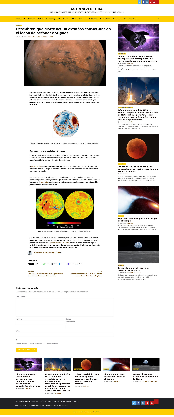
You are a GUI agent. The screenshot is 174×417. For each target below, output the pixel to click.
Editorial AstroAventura (134, 272)
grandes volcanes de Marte (59, 243)
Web (17, 331)
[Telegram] (154, 2)
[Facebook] (143, 2)
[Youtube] (150, 2)
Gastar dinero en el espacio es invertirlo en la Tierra (145, 376)
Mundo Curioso (79, 19)
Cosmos (31, 19)
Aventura (117, 19)
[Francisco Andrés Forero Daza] (30, 253)
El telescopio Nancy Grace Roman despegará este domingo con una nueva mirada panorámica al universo (137, 58)
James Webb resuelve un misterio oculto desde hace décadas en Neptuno (86, 274)
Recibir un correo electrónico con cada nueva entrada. (37, 344)
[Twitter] (139, 2)
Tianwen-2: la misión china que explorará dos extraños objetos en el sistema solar (45, 274)
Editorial (93, 19)
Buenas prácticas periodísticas (57, 405)
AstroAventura (86, 9)
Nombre (19, 319)
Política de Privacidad (48, 401)
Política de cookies (64, 401)
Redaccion (130, 63)
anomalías (44, 182)
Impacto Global (131, 19)
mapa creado (36, 166)
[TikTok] (157, 2)
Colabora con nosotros (36, 405)
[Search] (158, 19)
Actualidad (19, 19)
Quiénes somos (20, 405)
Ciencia (66, 19)
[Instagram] (147, 2)
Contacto (76, 401)
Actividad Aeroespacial (49, 19)
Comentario (21, 297)
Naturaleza (105, 19)
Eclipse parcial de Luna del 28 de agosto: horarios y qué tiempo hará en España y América (138, 169)
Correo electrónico (70, 321)
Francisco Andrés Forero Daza (40, 37)
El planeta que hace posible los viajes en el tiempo (114, 376)
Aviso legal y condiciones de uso (26, 401)
